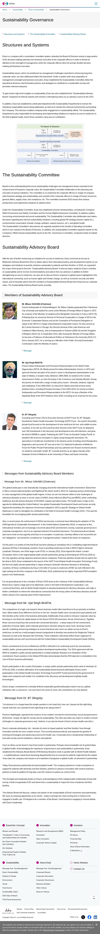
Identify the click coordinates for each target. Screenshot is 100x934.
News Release (81, 862)
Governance (7, 888)
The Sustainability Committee (42, 34)
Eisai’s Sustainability (36, 10)
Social (4, 884)
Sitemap (19, 909)
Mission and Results (10, 831)
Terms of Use (61, 909)
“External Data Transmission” (54, 930)
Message (28, 351)
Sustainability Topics (10, 892)
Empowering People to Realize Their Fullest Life (14, 853)
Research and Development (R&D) (49, 831)
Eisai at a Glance (42, 892)
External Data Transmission (45, 909)
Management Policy (77, 831)
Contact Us (79, 869)
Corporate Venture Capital (46, 843)
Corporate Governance (45, 880)
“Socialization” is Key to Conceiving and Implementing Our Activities (15, 836)
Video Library (41, 888)
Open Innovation (42, 839)
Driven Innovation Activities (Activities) (14, 843)
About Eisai (45, 862)
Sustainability (18, 10)
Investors (78, 825)
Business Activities (43, 884)
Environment (7, 880)
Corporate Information (44, 876)
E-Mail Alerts (75, 850)
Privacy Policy (29, 909)
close (96, 925)
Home (4, 10)
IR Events (74, 843)
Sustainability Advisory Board (73, 34)
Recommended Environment (77, 909)
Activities (7, 848)
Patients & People (9, 876)
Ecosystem (40, 835)
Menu (96, 3)
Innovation (45, 825)
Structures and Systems (14, 34)
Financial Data (75, 839)
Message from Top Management (15, 868)
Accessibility (42, 913)
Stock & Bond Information (80, 847)
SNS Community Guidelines (26, 913)
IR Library (74, 835)
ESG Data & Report (9, 896)
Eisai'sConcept (15, 825)
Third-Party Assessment (11, 899)
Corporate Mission (43, 872)
